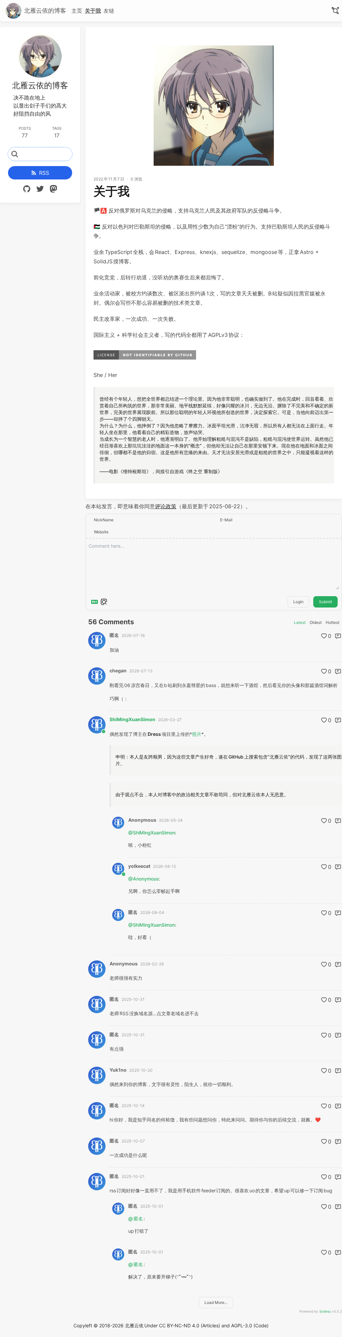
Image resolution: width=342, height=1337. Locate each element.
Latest (300, 623)
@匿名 (136, 1218)
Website (101, 531)
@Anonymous (143, 879)
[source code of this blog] (27, 190)
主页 (76, 10)
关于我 (93, 10)
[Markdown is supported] (95, 602)
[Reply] (338, 636)
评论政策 (165, 506)
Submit (325, 601)
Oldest (316, 623)
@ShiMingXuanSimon (151, 832)
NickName (104, 519)
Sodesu (325, 1311)
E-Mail (226, 519)
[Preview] (104, 602)
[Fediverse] (53, 190)
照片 (196, 734)
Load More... (215, 1302)
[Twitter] (40, 190)
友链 (109, 10)
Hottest (332, 623)
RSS (44, 172)
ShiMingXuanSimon (132, 719)
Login (298, 601)
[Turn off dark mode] (335, 11)
